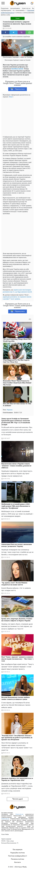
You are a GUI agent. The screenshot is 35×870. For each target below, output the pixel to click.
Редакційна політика (17, 852)
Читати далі (17, 799)
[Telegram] (13, 32)
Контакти (17, 862)
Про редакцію (17, 849)
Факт (11, 97)
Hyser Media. (22, 867)
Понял (18, 18)
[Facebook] (5, 32)
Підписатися (20, 89)
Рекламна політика (17, 859)
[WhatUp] (30, 32)
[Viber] (22, 32)
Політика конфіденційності (17, 856)
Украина (9, 410)
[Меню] (3, 3)
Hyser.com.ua (19, 814)
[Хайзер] (18, 3)
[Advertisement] (17, 116)
